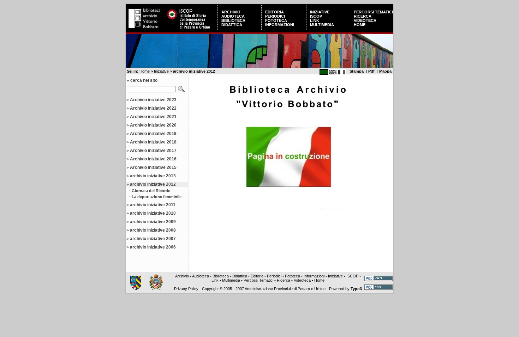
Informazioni (279, 25)
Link (314, 20)
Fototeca (276, 20)
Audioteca (233, 16)
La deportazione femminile (156, 197)
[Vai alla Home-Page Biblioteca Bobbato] (145, 29)
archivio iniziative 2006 (153, 247)
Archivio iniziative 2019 (153, 133)
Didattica (231, 25)
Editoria (274, 12)
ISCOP (316, 16)
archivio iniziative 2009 (153, 221)
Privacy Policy (186, 289)
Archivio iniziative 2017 (153, 150)
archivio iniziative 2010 (153, 213)
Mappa (385, 71)
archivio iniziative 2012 (153, 184)
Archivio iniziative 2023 (153, 99)
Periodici (275, 16)
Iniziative (319, 12)
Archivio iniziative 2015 (153, 167)
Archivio (230, 12)
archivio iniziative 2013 (153, 175)
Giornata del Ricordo (151, 191)
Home (359, 25)
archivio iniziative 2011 (152, 204)
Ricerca (362, 16)
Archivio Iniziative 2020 (153, 125)
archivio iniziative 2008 (153, 230)
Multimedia (322, 25)
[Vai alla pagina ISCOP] (191, 29)
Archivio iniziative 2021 (153, 116)
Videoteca (365, 20)
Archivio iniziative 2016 (153, 159)
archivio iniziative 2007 (153, 238)
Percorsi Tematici (373, 12)
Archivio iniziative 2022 (153, 108)
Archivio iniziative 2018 (153, 142)
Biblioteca (233, 20)
